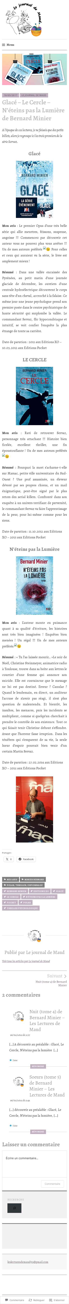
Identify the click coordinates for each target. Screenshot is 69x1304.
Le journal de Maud (34, 95)
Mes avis (12, 879)
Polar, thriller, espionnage (25, 885)
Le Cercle (13, 897)
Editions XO (41, 891)
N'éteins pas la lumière (41, 897)
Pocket (11, 902)
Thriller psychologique (22, 908)
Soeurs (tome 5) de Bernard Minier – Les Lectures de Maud (47, 1086)
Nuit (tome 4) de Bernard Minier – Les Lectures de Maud (47, 1020)
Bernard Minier (16, 891)
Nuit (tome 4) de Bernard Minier (51, 980)
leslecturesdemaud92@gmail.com (27, 1262)
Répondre (38, 1066)
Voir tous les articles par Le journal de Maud (26, 961)
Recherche (15, 1199)
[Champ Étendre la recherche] (14, 1208)
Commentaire (52, 1183)
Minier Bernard (34, 879)
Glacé (60, 891)
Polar (27, 902)
